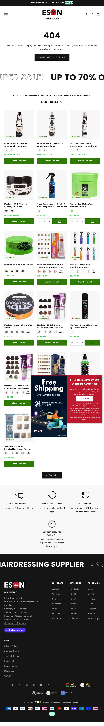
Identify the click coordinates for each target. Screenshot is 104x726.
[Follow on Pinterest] (33, 685)
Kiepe (90, 603)
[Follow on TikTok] (47, 685)
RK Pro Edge (94, 618)
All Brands (56, 603)
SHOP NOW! (85, 399)
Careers (7, 675)
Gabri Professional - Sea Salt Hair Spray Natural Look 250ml (52, 205)
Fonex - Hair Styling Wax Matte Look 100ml (81, 205)
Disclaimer (9, 670)
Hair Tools (74, 588)
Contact (55, 588)
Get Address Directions (15, 623)
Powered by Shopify (71, 702)
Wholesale (56, 618)
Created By (29, 702)
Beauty (72, 608)
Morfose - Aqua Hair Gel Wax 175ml (18, 326)
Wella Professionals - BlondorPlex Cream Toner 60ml (16, 447)
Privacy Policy (10, 646)
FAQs (54, 608)
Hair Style (74, 593)
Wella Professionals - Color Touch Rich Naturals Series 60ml (50, 266)
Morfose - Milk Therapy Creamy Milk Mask (15, 205)
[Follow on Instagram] (26, 685)
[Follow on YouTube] (40, 685)
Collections (74, 618)
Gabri (90, 588)
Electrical (73, 603)
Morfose (91, 598)
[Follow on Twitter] (19, 685)
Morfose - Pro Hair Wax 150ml (18, 264)
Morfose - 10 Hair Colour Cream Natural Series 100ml (50, 326)
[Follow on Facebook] (12, 685)
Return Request (11, 665)
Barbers (72, 598)
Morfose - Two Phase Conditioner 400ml (80, 265)
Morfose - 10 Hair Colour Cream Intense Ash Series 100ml (16, 387)
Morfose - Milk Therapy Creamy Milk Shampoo (15, 144)
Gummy (91, 593)
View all (52, 475)
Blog (54, 598)
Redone (91, 613)
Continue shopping (52, 57)
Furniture (73, 613)
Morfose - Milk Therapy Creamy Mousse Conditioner (84, 144)
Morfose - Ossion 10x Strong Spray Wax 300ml (83, 326)
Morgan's (92, 608)
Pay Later (56, 613)
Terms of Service (12, 656)
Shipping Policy (11, 651)
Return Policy (10, 661)
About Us (56, 593)
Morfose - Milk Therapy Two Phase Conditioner (50, 144)
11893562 (22, 608)
